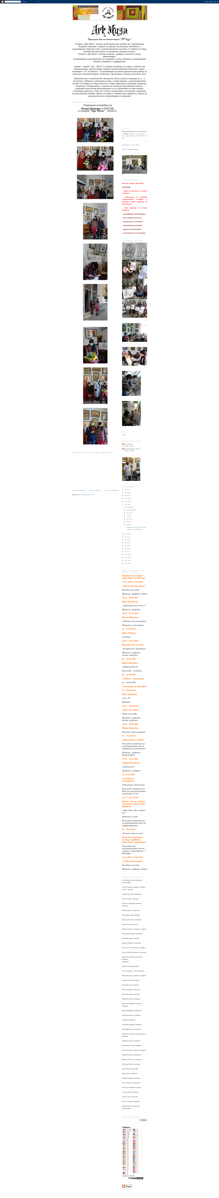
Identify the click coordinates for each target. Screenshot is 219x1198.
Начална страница (95, 490)
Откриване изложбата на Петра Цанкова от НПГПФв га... (136, 528)
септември (129, 510)
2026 (126, 489)
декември (129, 507)
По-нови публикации (78, 490)
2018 (126, 540)
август (128, 513)
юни (127, 519)
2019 (126, 537)
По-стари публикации (112, 490)
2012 (126, 557)
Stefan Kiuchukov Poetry (132, 449)
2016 (126, 546)
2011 (126, 560)
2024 (126, 495)
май (127, 522)
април (128, 525)
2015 (126, 549)
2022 (126, 501)
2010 (126, 563)
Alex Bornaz (128, 444)
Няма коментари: (107, 452)
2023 (126, 498)
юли (127, 516)
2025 (126, 492)
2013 (126, 554)
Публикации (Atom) (87, 494)
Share (123, 435)
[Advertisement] (89, 473)
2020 (126, 534)
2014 (126, 552)
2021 (126, 504)
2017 (126, 543)
